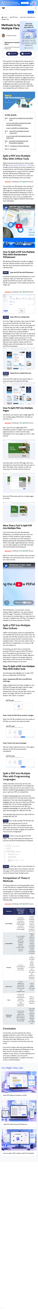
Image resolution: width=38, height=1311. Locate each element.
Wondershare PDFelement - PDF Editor (21, 165)
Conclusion (13, 149)
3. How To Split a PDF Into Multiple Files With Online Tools (18, 137)
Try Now (31, 12)
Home (5, 17)
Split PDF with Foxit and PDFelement (15, 1124)
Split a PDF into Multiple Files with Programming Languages (18, 142)
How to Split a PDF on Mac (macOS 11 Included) (18, 1153)
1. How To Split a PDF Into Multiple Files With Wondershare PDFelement (18, 124)
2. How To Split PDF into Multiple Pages (17, 128)
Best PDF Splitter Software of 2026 (15, 1095)
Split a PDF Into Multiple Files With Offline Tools (21, 119)
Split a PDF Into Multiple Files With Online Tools (19, 132)
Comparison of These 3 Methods (19, 146)
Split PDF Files (14, 17)
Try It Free (13, 53)
